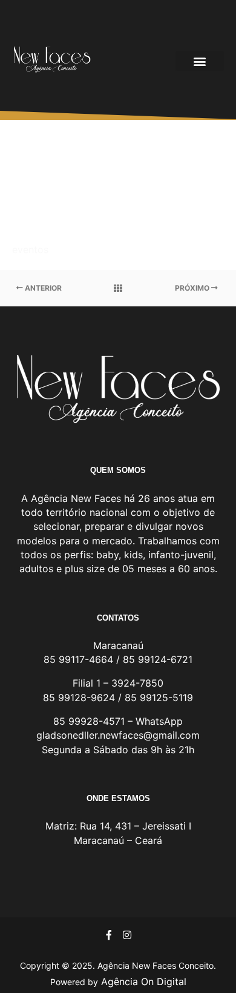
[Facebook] (109, 935)
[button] (199, 61)
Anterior (42, 287)
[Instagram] (127, 935)
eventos (30, 249)
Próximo (193, 287)
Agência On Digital (142, 981)
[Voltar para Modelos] (118, 288)
